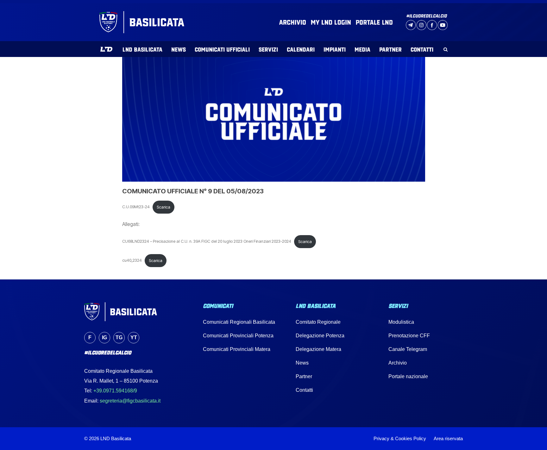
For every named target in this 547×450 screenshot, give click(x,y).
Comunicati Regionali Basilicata (239, 322)
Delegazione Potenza (320, 335)
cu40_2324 (132, 260)
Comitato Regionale (318, 322)
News (302, 363)
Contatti (304, 390)
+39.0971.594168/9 (115, 390)
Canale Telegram (407, 349)
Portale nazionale (408, 376)
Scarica (163, 207)
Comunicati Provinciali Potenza (238, 335)
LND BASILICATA (142, 49)
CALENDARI (301, 49)
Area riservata (448, 438)
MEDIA (362, 49)
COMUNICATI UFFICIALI (222, 49)
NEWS (178, 49)
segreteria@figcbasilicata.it (130, 400)
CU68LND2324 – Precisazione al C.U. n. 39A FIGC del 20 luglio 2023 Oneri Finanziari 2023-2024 (206, 241)
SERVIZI (268, 49)
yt (133, 337)
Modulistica (401, 322)
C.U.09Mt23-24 (136, 207)
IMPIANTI (335, 49)
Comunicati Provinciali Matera (236, 349)
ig (104, 337)
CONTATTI (422, 49)
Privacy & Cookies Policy (400, 438)
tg (119, 337)
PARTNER (390, 49)
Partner (304, 376)
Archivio (397, 363)
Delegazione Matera (318, 349)
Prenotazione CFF (409, 335)
